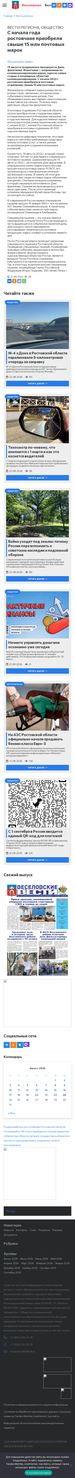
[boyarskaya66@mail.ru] (7, 1351)
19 (27, 1094)
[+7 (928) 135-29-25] (7, 1344)
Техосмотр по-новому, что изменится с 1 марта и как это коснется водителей (33, 451)
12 (27, 1090)
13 (37, 1090)
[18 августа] (37, 930)
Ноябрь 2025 (30, 1267)
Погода (10, 1210)
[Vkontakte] (54, 5)
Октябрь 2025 (48, 1267)
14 (46, 1090)
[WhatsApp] (24, 281)
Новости (9, 1230)
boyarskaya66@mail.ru (22, 1351)
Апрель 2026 (11, 1263)
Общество (52, 27)
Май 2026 (56, 1258)
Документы (10, 1234)
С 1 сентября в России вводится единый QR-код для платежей (35, 833)
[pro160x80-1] (57, 1381)
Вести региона (24, 15)
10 (10, 1090)
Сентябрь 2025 (12, 1272)
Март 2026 (27, 1263)
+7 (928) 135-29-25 (21, 1344)
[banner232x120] (57, 1364)
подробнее (20, 1460)
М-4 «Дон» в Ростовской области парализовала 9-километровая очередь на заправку (37, 357)
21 (46, 1094)
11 (19, 1090)
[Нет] (70, 1465)
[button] (5, 5)
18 (18, 1094)
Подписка (44, 1230)
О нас (33, 1230)
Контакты (21, 1230)
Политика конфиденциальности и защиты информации (36, 1404)
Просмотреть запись (20, 61)
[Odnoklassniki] (59, 5)
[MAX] (70, 5)
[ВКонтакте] (9, 281)
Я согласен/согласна (38, 1472)
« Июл (11, 1113)
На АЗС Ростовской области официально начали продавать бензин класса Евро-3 (35, 738)
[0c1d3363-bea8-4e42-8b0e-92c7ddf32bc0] (37, 1173)
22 (55, 1094)
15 (55, 1090)
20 (36, 1094)
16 (64, 1090)
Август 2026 (11, 1258)
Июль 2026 (26, 1258)
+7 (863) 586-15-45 (21, 1337)
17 (10, 1094)
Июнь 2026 (41, 1258)
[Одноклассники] (14, 281)
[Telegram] (64, 5)
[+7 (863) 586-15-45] (7, 1337)
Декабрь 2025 (12, 1267)
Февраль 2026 (44, 1263)
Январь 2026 (62, 1263)
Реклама (57, 1230)
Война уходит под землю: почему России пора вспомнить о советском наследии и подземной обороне (38, 548)
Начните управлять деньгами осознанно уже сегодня (34, 644)
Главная (8, 15)
